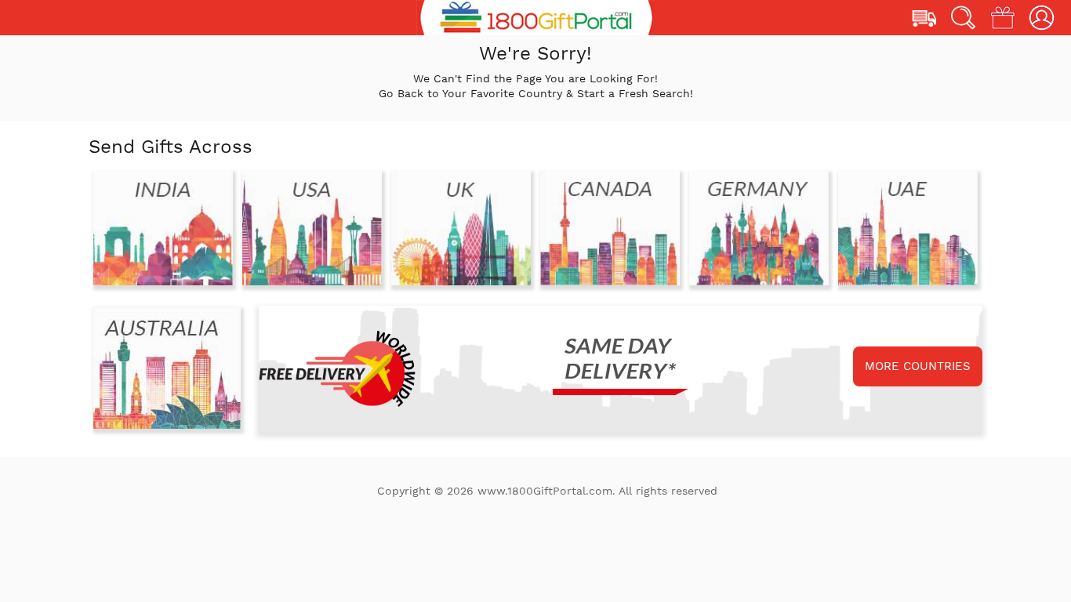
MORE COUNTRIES (918, 366)
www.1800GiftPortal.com (544, 490)
